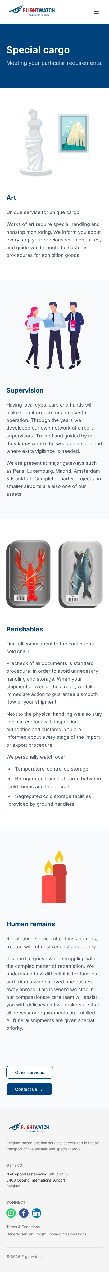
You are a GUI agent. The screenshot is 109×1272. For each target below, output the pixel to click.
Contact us (26, 1089)
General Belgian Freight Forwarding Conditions (46, 1234)
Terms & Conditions (23, 1226)
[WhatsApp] (11, 1213)
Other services (29, 1072)
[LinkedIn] (36, 1213)
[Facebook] (24, 1213)
